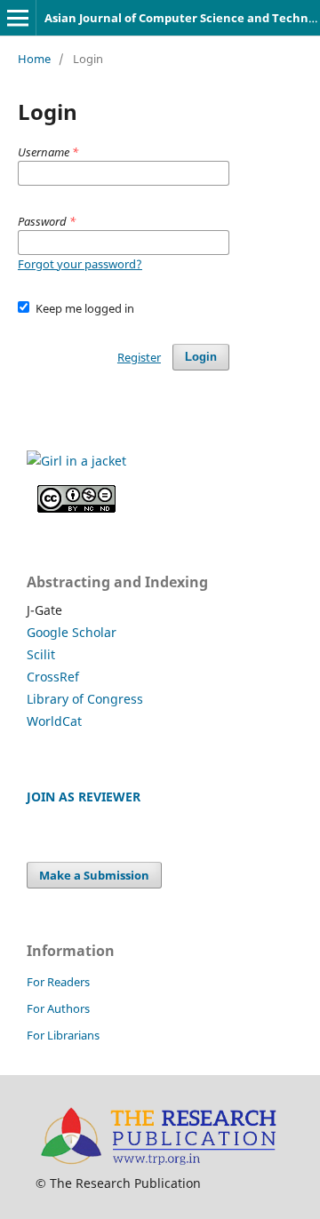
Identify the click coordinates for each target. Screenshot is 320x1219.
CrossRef (53, 676)
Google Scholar (71, 632)
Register (139, 357)
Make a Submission (94, 875)
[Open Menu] (18, 18)
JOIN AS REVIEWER (83, 796)
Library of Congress (85, 698)
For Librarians (63, 1035)
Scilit (41, 654)
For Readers (58, 982)
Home (34, 59)
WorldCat (54, 721)
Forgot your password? (80, 264)
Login (201, 356)
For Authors (58, 1008)
